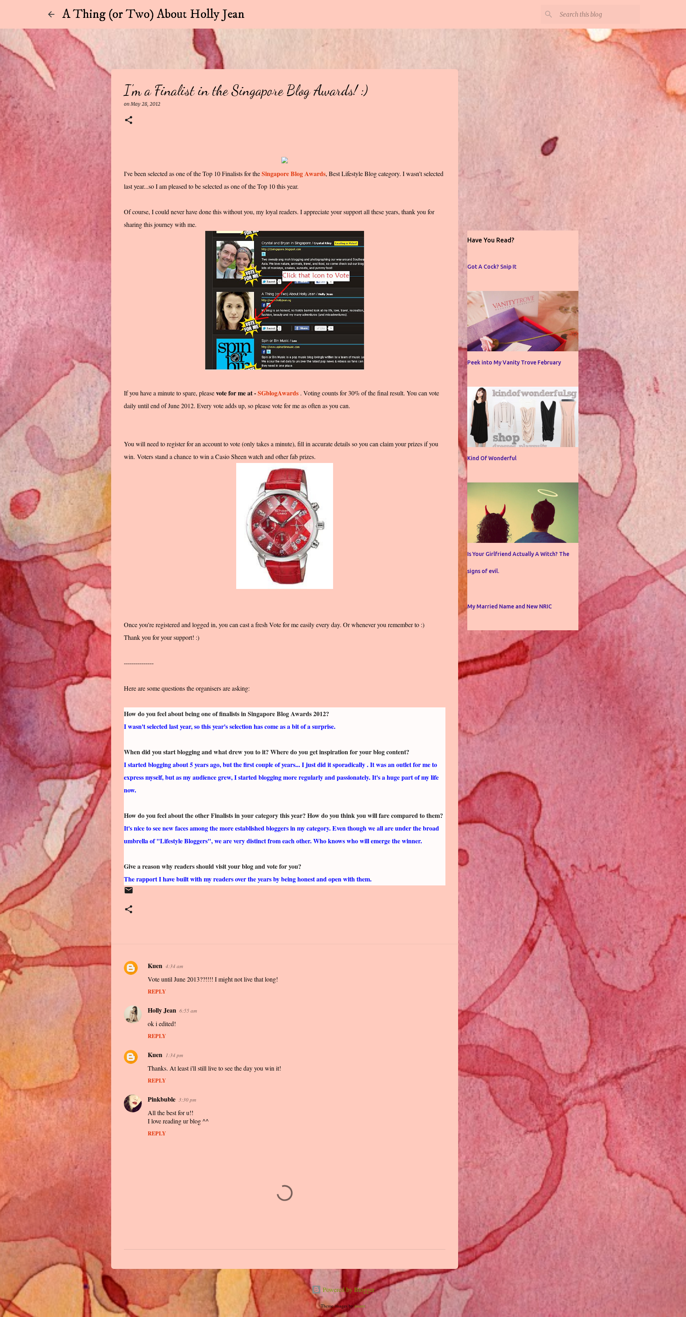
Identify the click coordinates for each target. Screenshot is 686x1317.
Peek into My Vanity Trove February (514, 362)
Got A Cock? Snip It (491, 266)
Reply (157, 991)
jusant (360, 1306)
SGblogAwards (278, 392)
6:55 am (188, 1010)
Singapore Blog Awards (294, 173)
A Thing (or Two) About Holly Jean (153, 14)
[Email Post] (128, 893)
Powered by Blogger (347, 1289)
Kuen (155, 965)
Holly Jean (162, 1010)
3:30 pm (187, 1099)
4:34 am (174, 966)
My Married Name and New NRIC (509, 606)
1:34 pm (174, 1055)
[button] (128, 120)
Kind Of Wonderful (491, 458)
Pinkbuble (161, 1099)
